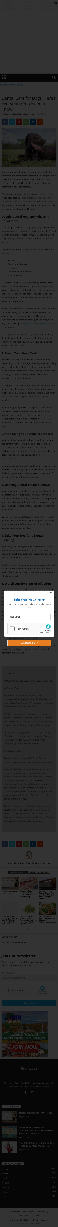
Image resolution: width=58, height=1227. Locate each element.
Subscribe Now (29, 642)
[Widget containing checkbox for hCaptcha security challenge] (29, 628)
